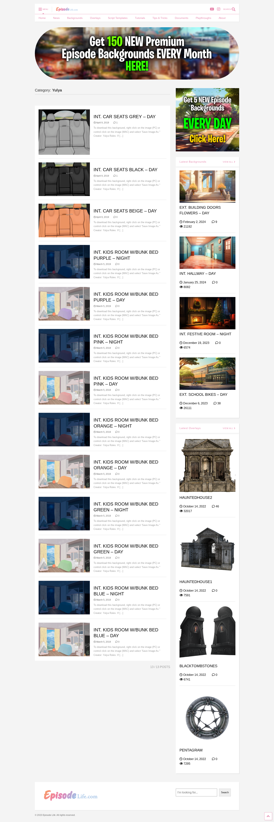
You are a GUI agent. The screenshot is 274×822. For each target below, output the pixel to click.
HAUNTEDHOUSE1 (195, 582)
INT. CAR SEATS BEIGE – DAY (125, 210)
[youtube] (212, 9)
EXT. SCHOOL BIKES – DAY (203, 394)
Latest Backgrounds (192, 161)
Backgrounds (75, 17)
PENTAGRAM (191, 750)
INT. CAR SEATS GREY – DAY (125, 116)
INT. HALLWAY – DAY (197, 273)
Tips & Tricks (159, 17)
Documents (181, 17)
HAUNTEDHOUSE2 (195, 497)
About (222, 17)
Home (42, 17)
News (56, 17)
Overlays (95, 17)
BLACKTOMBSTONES (198, 666)
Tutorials (140, 17)
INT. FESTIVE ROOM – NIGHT (205, 334)
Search (225, 792)
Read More (131, 135)
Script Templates (117, 17)
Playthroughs (203, 17)
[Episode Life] (65, 10)
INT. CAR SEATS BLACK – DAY (126, 169)
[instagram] (218, 9)
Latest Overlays (190, 428)
